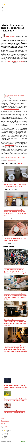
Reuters (7, 157)
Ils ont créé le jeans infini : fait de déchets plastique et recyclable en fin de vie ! (15, 387)
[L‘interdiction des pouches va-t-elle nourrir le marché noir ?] (15, 228)
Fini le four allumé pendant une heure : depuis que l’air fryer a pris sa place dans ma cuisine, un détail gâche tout (15, 322)
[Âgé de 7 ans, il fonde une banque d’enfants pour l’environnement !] (15, 406)
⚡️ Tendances (7, 4)
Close (2, 427)
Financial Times (15, 157)
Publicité (3, 423)
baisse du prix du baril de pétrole (15, 61)
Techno (5, 13)
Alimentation (7, 6)
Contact (2, 418)
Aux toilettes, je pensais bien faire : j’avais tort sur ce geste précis (15, 185)
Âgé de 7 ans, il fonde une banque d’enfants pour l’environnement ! (14, 411)
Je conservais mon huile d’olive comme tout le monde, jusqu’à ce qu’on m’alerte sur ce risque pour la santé (15, 212)
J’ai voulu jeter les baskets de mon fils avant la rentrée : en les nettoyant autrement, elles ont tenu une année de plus (15, 296)
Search (23, 441)
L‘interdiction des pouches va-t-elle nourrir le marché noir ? (15, 239)
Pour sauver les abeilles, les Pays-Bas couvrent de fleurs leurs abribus (15, 399)
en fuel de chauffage (10, 145)
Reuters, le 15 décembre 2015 (11, 109)
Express (23, 157)
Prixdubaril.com (12, 160)
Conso (5, 10)
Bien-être (6, 7)
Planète (5, 11)
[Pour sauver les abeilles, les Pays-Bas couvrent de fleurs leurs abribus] (15, 394)
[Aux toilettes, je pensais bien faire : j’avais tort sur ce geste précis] (15, 174)
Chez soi (6, 9)
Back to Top (4, 426)
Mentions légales (5, 421)
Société (20, 163)
